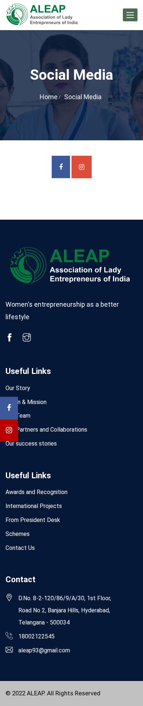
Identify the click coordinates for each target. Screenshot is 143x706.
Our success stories (31, 443)
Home (49, 97)
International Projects (34, 506)
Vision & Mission (26, 402)
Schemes (18, 533)
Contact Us (20, 547)
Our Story (18, 388)
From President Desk (33, 519)
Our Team (18, 415)
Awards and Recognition (36, 492)
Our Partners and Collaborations (46, 429)
